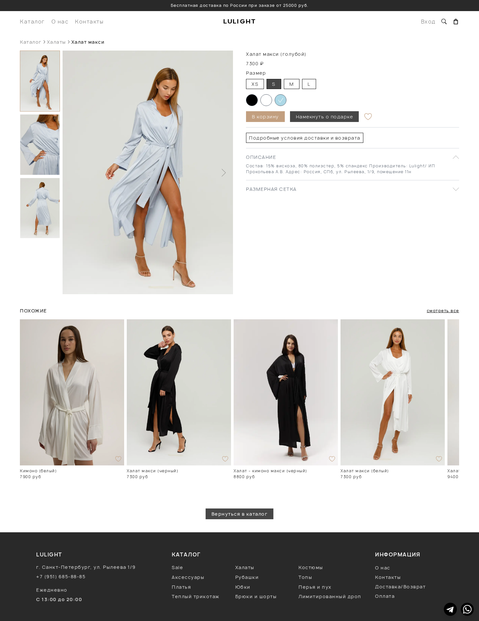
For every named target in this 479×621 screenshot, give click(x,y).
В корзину (265, 117)
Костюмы (310, 567)
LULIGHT (239, 21)
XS (255, 84)
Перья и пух (315, 587)
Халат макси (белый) (365, 471)
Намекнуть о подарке (324, 117)
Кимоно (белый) (38, 471)
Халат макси (88, 42)
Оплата (385, 596)
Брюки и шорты (256, 596)
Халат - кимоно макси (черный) (270, 471)
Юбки (243, 587)
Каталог (32, 21)
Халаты (56, 42)
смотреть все (443, 310)
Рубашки (247, 577)
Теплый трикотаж (196, 596)
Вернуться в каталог (239, 514)
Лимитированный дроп (329, 596)
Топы (305, 577)
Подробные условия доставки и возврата (304, 138)
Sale (177, 567)
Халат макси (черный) (152, 471)
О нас (60, 21)
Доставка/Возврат (400, 586)
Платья (181, 587)
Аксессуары (188, 577)
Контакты (89, 21)
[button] (40, 81)
